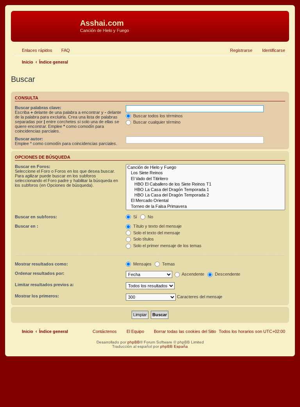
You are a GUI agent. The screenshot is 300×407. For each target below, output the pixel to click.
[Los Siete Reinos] (205, 173)
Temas (168, 264)
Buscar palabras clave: (38, 107)
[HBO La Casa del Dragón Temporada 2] (205, 195)
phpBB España (174, 346)
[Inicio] (46, 25)
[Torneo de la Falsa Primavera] (205, 206)
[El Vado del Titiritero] (205, 179)
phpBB (133, 342)
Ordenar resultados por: (39, 273)
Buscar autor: (29, 138)
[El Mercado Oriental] (205, 201)
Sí (134, 216)
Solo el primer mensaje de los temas (167, 245)
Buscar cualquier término (156, 122)
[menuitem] (62, 50)
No (149, 216)
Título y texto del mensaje (157, 226)
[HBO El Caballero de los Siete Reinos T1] (205, 184)
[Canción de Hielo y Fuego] (205, 167)
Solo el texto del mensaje (156, 232)
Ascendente (192, 274)
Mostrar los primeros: (37, 296)
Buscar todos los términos (157, 115)
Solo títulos (143, 239)
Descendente (227, 274)
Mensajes (142, 264)
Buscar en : (26, 226)
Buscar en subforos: (36, 216)
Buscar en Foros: (32, 166)
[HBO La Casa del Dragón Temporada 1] (205, 190)
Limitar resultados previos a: (44, 284)
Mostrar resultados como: (41, 264)
